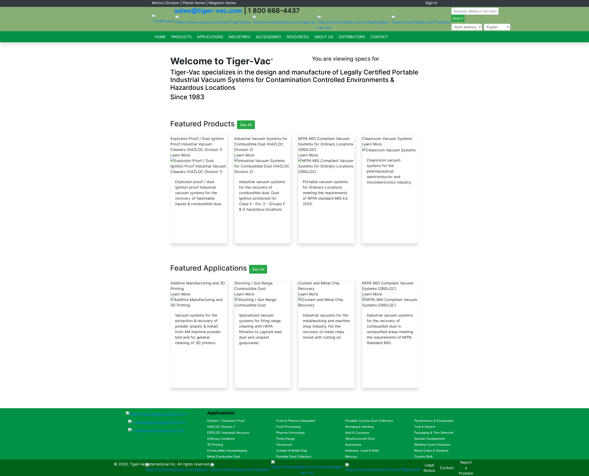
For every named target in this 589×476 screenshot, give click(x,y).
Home (160, 36)
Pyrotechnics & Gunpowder (434, 420)
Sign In (431, 2)
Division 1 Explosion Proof (226, 420)
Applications (210, 36)
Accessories (268, 36)
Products (181, 36)
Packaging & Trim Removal (433, 432)
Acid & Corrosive (357, 432)
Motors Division (165, 2)
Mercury (351, 456)
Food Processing (288, 426)
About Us (323, 36)
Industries (239, 36)
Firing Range (285, 438)
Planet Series (194, 2)
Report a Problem (466, 468)
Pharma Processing (290, 432)
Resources (298, 36)
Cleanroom (284, 444)
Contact (379, 36)
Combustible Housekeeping (227, 450)
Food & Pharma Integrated (295, 420)
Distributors (352, 36)
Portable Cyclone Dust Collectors (369, 420)
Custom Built (423, 456)
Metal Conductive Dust (223, 456)
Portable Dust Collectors (293, 456)
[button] (186, 50)
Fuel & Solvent (424, 426)
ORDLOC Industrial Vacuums (228, 432)
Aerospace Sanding (359, 426)
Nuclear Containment (429, 438)
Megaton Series (222, 2)
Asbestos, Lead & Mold (362, 450)
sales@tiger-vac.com (208, 10)
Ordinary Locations (221, 438)
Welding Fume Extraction (432, 444)
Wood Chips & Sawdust (431, 450)
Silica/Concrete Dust (360, 438)
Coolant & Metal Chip (291, 450)
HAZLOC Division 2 (221, 426)
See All (246, 124)
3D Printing (215, 444)
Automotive (353, 444)
